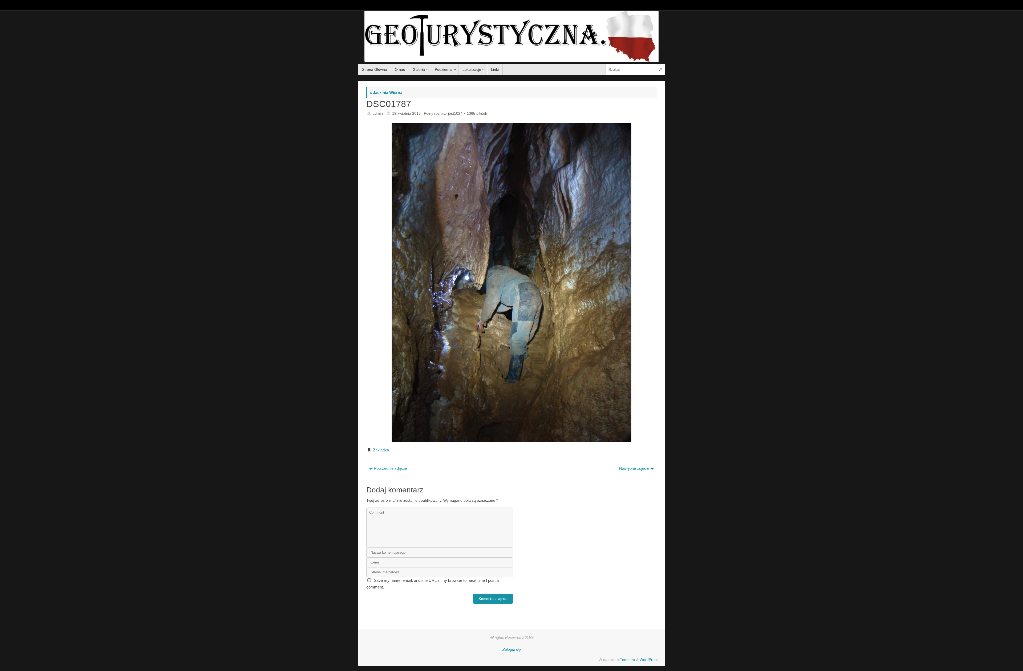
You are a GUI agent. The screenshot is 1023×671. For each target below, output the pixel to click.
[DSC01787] (511, 282)
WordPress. (649, 660)
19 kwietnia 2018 (406, 114)
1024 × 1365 (464, 114)
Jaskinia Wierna (386, 92)
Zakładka (381, 450)
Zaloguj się (511, 650)
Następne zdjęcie (634, 468)
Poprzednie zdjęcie (390, 468)
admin (377, 114)
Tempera (627, 660)
